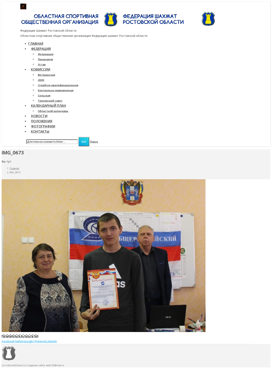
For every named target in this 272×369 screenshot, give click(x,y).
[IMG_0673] (103, 331)
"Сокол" (97, 6)
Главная (14, 168)
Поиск (94, 141)
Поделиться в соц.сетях (20, 336)
